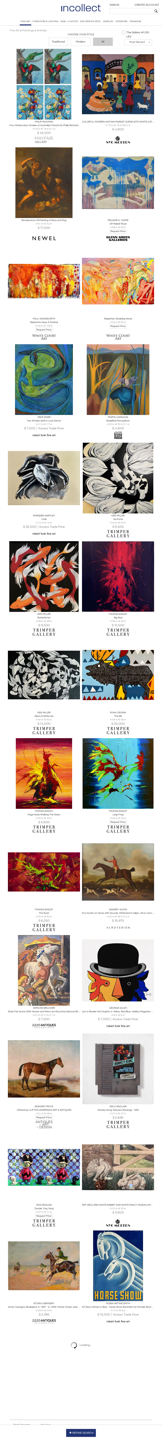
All (102, 41)
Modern (80, 41)
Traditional (58, 41)
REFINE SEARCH (82, 1433)
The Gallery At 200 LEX (137, 34)
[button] (138, 42)
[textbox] (131, 11)
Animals (42, 30)
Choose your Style (81, 34)
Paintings (28, 30)
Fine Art (15, 30)
